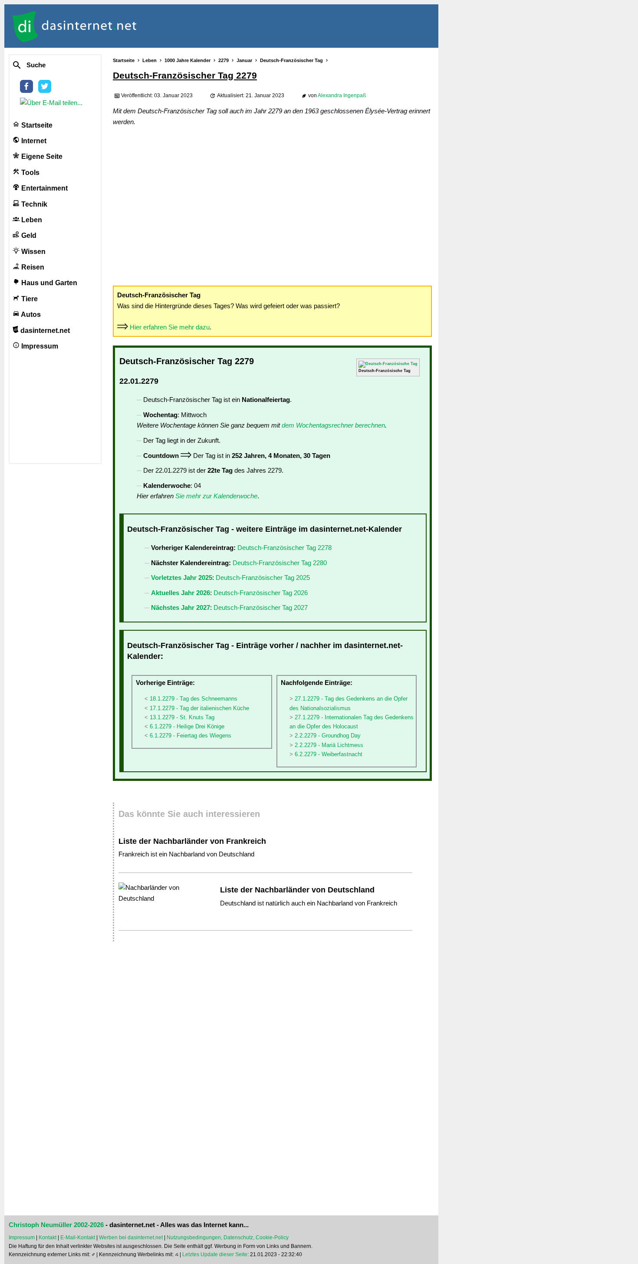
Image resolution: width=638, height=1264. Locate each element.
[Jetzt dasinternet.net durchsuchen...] (49, 65)
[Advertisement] (272, 205)
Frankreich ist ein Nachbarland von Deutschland (186, 854)
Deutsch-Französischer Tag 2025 (263, 577)
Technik (33, 204)
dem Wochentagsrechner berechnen (333, 425)
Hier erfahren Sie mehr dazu (170, 327)
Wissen (33, 251)
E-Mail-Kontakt (77, 1237)
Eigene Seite (41, 156)
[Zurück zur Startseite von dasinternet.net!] (156, 26)
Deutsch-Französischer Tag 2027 (261, 607)
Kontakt (47, 1237)
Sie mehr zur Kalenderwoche (216, 496)
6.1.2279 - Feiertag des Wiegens (190, 735)
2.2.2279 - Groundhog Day (328, 735)
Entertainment (44, 188)
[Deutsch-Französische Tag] (388, 364)
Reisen (32, 267)
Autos (30, 314)
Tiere (29, 299)
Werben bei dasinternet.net (131, 1237)
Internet (33, 141)
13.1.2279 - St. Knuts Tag (182, 717)
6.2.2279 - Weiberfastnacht (328, 754)
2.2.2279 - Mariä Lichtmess (329, 745)
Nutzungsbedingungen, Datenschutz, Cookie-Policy (228, 1237)
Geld (28, 235)
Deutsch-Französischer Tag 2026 (261, 592)
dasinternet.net (44, 330)
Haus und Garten (48, 282)
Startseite (36, 125)
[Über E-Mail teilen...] (53, 102)
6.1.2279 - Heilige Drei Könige (187, 726)
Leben (31, 220)
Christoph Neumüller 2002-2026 (56, 1224)
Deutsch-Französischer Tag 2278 (284, 547)
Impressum (39, 346)
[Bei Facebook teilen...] (28, 90)
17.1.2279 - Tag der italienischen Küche (199, 708)
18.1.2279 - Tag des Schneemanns (193, 698)
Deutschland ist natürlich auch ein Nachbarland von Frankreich (308, 903)
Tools (29, 172)
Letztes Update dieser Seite (214, 1254)
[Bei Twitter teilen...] (46, 90)
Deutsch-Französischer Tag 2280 (280, 562)
